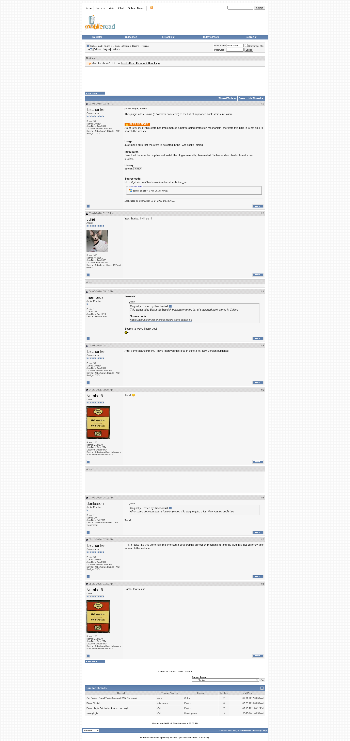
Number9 (94, 396)
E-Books (167, 37)
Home (88, 8)
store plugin (92, 713)
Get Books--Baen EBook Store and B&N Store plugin (112, 698)
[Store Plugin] (92, 703)
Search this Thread (250, 98)
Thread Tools (226, 98)
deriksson (95, 503)
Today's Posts (211, 37)
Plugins (145, 46)
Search (250, 37)
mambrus (95, 297)
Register (97, 37)
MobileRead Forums (100, 46)
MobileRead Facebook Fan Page (140, 63)
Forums (100, 8)
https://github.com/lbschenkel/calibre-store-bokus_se (156, 182)
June (90, 219)
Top (265, 730)
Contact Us (225, 730)
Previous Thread (168, 671)
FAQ (235, 730)
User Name (220, 45)
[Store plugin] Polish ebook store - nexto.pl (107, 708)
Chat (121, 8)
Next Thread (184, 671)
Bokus (148, 114)
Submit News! (136, 8)
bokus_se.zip (139, 191)
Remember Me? (256, 46)
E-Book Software (121, 46)
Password (219, 50)
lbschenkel (95, 109)
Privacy (257, 730)
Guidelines (131, 37)
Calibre (135, 46)
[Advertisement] (175, 79)
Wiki (111, 8)
